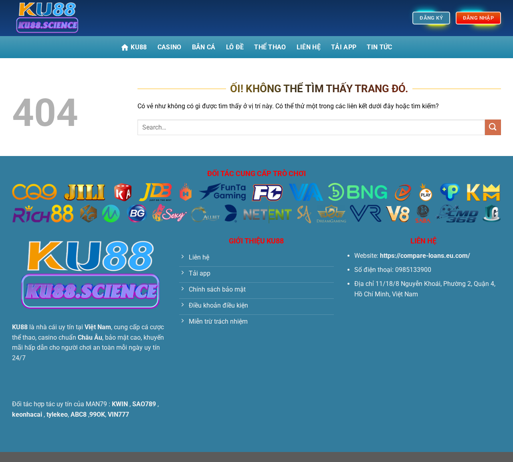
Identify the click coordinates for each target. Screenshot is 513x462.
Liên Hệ (309, 47)
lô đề (235, 47)
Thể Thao (270, 47)
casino (170, 47)
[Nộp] (493, 127)
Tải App (343, 47)
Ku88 (139, 47)
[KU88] (52, 18)
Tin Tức (379, 47)
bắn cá (204, 47)
